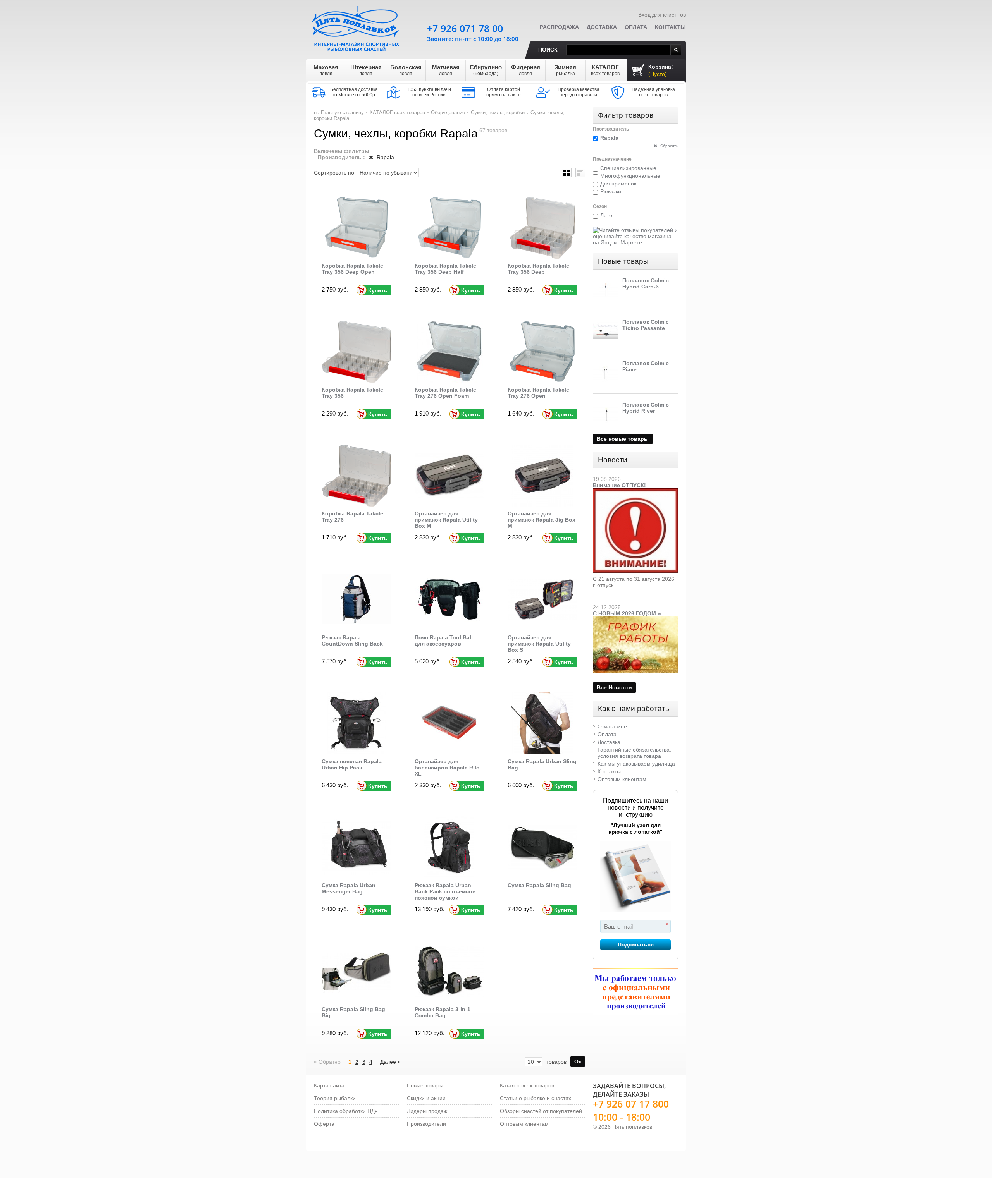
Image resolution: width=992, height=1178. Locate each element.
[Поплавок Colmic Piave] (605, 373)
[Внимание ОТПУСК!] (635, 491)
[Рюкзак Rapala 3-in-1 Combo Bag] (449, 971)
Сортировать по (334, 173)
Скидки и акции (426, 1098)
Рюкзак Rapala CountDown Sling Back (352, 640)
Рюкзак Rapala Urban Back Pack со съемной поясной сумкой (445, 891)
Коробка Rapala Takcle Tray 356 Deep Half (445, 269)
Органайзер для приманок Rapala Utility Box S (539, 643)
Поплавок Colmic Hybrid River (645, 408)
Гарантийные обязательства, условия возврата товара (634, 753)
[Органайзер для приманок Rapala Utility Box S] (542, 599)
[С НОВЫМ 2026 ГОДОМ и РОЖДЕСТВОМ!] (635, 619)
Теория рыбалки (335, 1098)
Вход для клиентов (662, 15)
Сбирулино (486, 70)
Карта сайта (329, 1085)
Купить (378, 290)
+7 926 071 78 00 (465, 28)
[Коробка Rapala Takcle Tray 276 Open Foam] (449, 352)
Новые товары (623, 261)
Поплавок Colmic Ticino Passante (645, 325)
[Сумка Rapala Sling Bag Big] (356, 971)
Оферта (324, 1124)
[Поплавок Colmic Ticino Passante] (605, 331)
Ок (577, 1061)
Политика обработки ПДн (346, 1111)
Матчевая (446, 70)
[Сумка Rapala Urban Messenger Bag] (356, 847)
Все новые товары (623, 439)
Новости (612, 460)
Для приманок (618, 183)
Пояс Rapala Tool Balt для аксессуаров (444, 640)
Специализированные (628, 168)
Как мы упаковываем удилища (636, 764)
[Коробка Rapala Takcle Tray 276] (356, 476)
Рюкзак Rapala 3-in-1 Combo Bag (442, 1012)
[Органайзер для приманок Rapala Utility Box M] (449, 476)
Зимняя (565, 70)
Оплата (636, 27)
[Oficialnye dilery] (635, 991)
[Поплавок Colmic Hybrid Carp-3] (605, 290)
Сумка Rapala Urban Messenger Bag (348, 888)
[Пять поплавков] (356, 26)
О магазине (612, 726)
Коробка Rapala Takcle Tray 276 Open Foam (445, 392)
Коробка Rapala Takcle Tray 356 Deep (538, 269)
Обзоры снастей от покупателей (541, 1111)
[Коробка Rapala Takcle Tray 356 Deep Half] (449, 228)
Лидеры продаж (427, 1111)
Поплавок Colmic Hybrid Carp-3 (645, 283)
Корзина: (660, 70)
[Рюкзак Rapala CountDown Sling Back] (356, 599)
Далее (390, 1061)
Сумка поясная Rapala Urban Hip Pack (352, 764)
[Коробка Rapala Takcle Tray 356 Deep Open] (356, 228)
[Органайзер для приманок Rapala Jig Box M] (542, 476)
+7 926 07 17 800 (631, 1103)
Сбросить (668, 146)
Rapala (384, 157)
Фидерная (525, 70)
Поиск (548, 49)
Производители (426, 1124)
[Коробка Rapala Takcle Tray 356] (356, 352)
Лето (606, 215)
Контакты (670, 27)
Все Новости (614, 687)
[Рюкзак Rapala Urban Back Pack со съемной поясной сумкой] (449, 847)
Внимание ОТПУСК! (619, 485)
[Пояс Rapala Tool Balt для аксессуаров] (449, 599)
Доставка (602, 27)
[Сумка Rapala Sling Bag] (542, 847)
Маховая (325, 70)
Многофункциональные (630, 176)
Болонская (406, 70)
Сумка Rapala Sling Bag (539, 885)
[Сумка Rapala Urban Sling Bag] (542, 723)
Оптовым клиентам (622, 779)
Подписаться (636, 944)
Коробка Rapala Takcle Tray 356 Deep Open (352, 269)
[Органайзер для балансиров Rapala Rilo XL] (449, 723)
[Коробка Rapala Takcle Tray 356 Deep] (542, 228)
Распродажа (559, 27)
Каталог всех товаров (527, 1085)
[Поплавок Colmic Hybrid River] (605, 414)
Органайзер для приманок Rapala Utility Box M (446, 519)
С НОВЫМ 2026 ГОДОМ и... (629, 613)
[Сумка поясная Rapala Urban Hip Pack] (356, 723)
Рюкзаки (610, 191)
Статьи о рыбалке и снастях (535, 1098)
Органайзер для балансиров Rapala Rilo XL (447, 767)
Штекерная (366, 70)
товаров (556, 1062)
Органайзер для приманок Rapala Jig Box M (541, 519)
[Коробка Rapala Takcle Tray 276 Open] (542, 352)
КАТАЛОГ (605, 70)
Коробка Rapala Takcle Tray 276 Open (538, 392)
